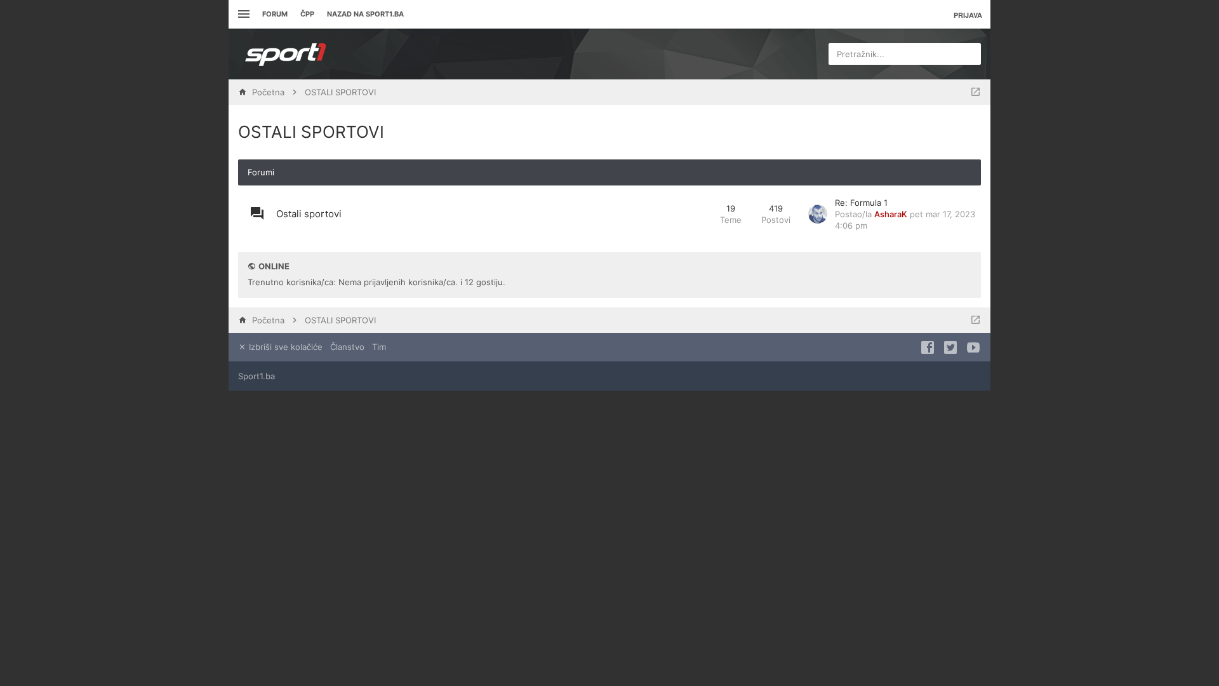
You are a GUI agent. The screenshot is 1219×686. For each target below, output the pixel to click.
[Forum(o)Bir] (975, 92)
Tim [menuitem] (379, 347)
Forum (275, 14)
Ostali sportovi (309, 214)
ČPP (307, 14)
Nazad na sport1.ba (365, 14)
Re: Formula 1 (861, 203)
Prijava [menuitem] (968, 15)
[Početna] (285, 54)
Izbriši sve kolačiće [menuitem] (284, 347)
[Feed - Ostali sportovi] (698, 214)
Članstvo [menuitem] (347, 347)
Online (274, 266)
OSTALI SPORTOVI (311, 132)
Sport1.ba (256, 376)
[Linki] (242, 14)
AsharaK (890, 214)
